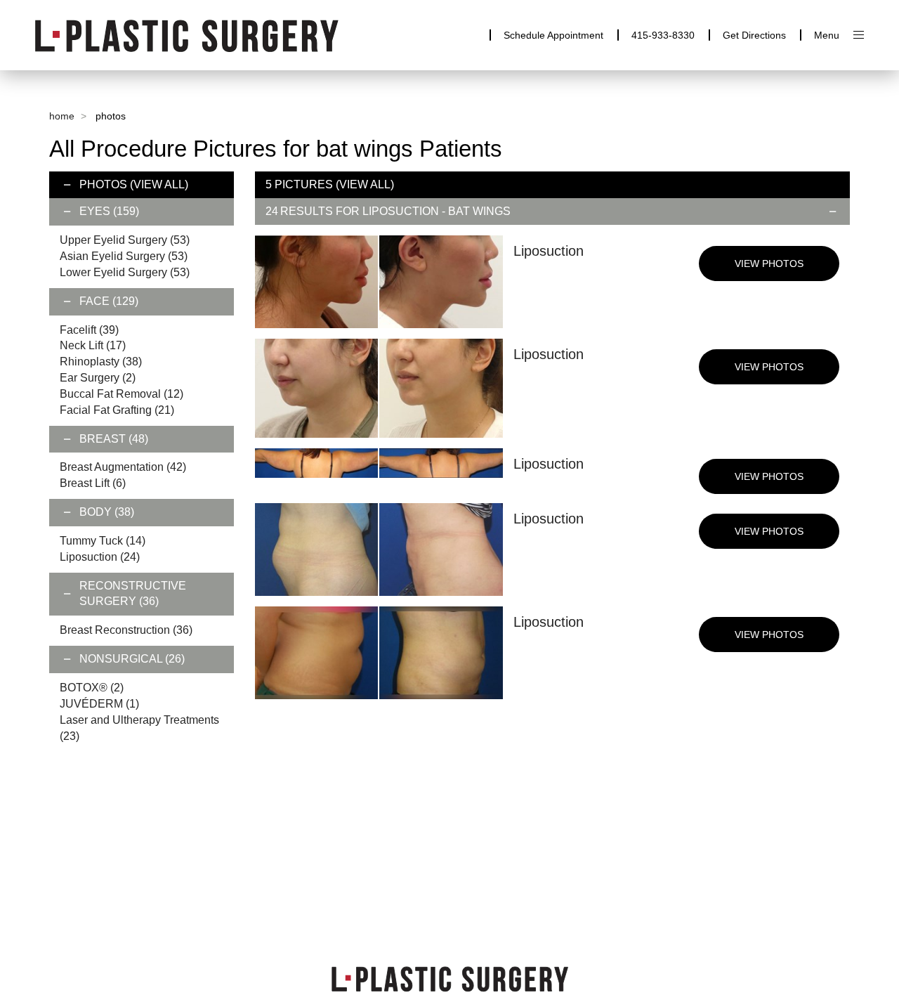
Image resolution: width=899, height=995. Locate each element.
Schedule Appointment (553, 35)
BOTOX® (92, 688)
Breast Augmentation (123, 467)
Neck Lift (93, 345)
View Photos (769, 263)
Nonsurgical (132, 659)
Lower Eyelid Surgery (125, 272)
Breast (113, 439)
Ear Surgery (98, 378)
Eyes (109, 211)
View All (159, 184)
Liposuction (100, 557)
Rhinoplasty (101, 362)
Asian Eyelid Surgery (124, 256)
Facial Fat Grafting (117, 410)
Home (61, 116)
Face (108, 301)
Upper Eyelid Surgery (125, 240)
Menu (826, 35)
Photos (103, 184)
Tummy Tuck (102, 541)
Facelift (89, 330)
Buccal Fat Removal (121, 394)
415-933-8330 (663, 35)
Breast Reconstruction (126, 630)
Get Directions (754, 35)
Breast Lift (93, 483)
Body (106, 512)
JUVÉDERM (99, 704)
